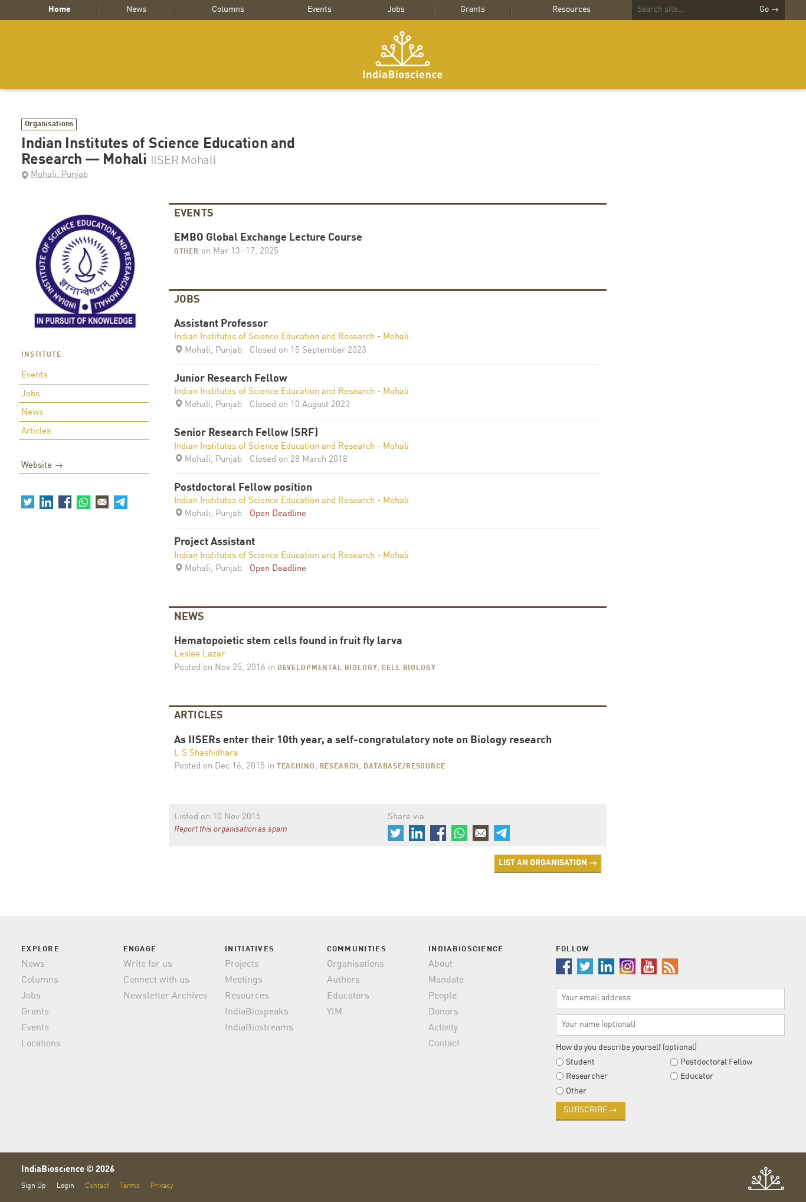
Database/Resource (404, 766)
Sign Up (33, 1186)
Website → (42, 465)
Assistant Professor (221, 324)
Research (339, 766)
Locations (41, 1044)
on (239, 251)
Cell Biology (408, 668)
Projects (242, 964)
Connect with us (156, 980)
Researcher (587, 1076)
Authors (343, 980)
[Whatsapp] (83, 501)
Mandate (446, 980)
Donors (443, 1012)
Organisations (49, 124)
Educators (348, 996)
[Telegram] (120, 501)
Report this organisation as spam (230, 829)
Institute (41, 355)
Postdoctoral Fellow (716, 1062)
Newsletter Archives (165, 996)
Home (59, 9)
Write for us (147, 964)
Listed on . (218, 817)
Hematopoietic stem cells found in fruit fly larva (288, 641)
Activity (443, 1028)
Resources (571, 9)
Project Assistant (214, 542)
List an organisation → (548, 863)
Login (65, 1186)
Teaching (296, 766)
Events (319, 9)
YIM (334, 1012)
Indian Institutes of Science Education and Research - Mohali (291, 337)
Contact (444, 1044)
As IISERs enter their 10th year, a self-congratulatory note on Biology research (363, 740)
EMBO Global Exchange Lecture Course (268, 238)
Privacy (161, 1186)
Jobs (396, 9)
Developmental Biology (327, 668)
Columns (228, 9)
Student (580, 1062)
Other (186, 251)
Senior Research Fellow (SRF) (246, 433)
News (136, 9)
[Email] (102, 501)
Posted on (220, 668)
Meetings (244, 980)
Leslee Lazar (199, 654)
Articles (36, 431)
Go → (769, 9)
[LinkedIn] (46, 501)
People (442, 996)
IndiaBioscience (403, 54)
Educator (696, 1076)
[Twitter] (27, 501)
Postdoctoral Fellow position (243, 488)
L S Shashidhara (206, 753)
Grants (472, 9)
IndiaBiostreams (259, 1028)
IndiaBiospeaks (257, 1012)
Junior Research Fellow (230, 379)
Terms (130, 1186)
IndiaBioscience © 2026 (67, 1169)
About (440, 964)
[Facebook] (64, 501)
